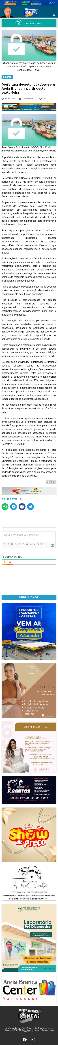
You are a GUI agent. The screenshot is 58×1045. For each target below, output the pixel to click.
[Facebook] (25, 1039)
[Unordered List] (23, 544)
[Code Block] (30, 544)
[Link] (34, 544)
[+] (41, 544)
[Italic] (8, 544)
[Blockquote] (27, 544)
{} (38, 544)
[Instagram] (33, 1039)
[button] (54, 9)
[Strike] (15, 544)
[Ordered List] (19, 544)
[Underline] (12, 544)
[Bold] (4, 544)
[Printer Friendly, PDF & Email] (51, 482)
